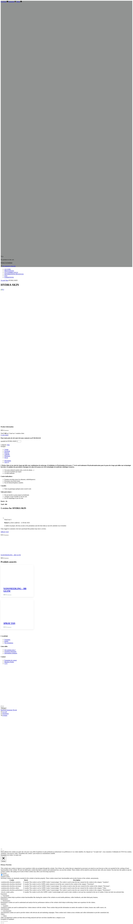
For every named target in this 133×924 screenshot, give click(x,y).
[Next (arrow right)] (3, 850)
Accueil (3, 280)
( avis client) (4, 435)
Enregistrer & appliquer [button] (7, 919)
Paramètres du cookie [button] (7, 855)
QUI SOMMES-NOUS (11, 272)
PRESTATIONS (9, 271)
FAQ (5, 275)
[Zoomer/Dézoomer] (7, 921)
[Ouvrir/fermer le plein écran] (5, 921)
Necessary (6, 875)
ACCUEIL (7, 269)
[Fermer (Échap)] (1, 921)
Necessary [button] (4, 873)
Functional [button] (4, 894)
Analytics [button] (3, 904)
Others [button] (3, 914)
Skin (7, 280)
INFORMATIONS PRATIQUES (14, 274)
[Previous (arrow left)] (1, 850)
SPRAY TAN (5, 532)
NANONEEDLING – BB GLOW (11, 555)
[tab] (7, 460)
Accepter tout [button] (17, 855)
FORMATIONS (9, 277)
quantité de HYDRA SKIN (8, 441)
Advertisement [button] (5, 909)
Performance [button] (4, 899)
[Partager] (3, 921)
